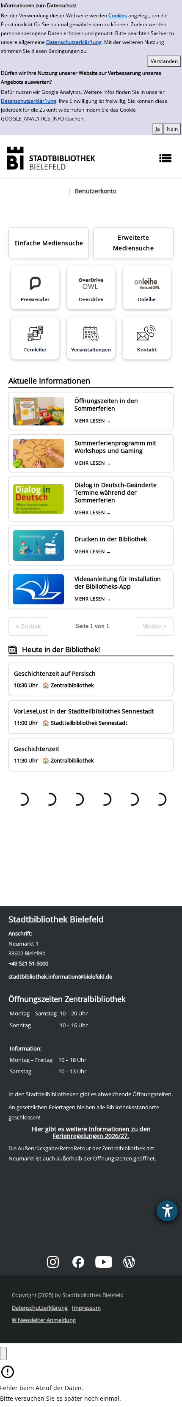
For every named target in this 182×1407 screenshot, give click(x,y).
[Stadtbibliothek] (50, 157)
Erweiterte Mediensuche (133, 242)
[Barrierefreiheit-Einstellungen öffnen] (167, 1210)
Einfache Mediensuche (48, 243)
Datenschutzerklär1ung (74, 42)
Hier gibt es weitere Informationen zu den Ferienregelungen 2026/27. (91, 1132)
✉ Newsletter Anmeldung (44, 1320)
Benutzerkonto (95, 191)
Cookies (117, 15)
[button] (3, 1353)
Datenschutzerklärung (40, 1307)
